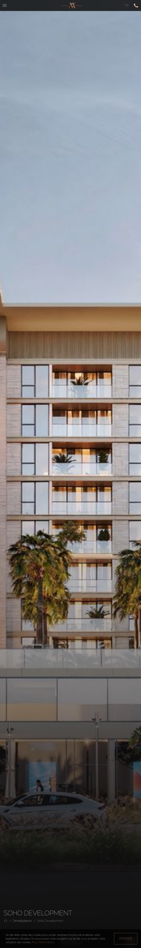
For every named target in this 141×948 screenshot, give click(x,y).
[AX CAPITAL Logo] (72, 5)
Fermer (125, 938)
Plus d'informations (43, 942)
